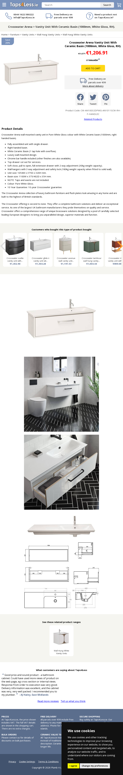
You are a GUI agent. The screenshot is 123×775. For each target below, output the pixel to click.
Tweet (93, 103)
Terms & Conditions (48, 761)
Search (107, 5)
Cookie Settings (27, 761)
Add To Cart (93, 68)
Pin (105, 103)
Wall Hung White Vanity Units (78, 34)
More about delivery (93, 85)
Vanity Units (28, 34)
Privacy (12, 761)
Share (80, 103)
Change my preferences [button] (95, 765)
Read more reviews (48, 701)
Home (4, 34)
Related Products (93, 119)
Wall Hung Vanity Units (48, 34)
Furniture (15, 34)
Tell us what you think (73, 701)
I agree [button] (73, 765)
